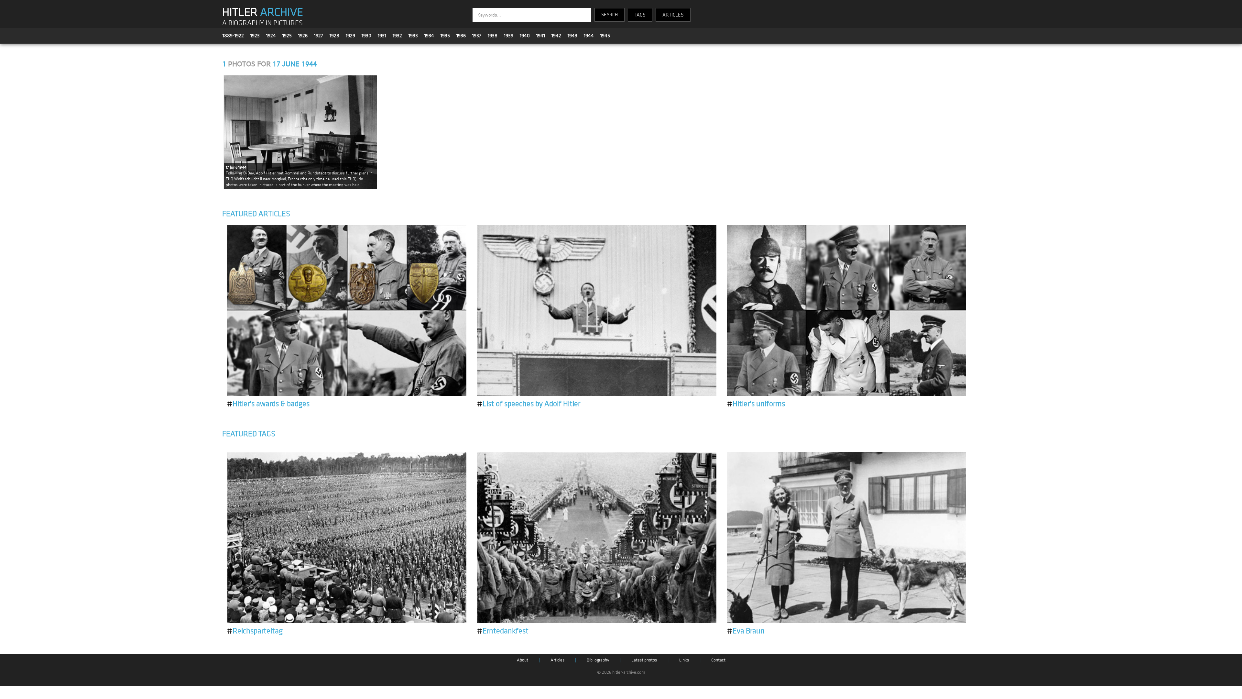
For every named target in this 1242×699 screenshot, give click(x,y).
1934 (429, 35)
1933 (413, 35)
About (522, 660)
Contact (718, 660)
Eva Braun (746, 631)
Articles (557, 660)
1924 (271, 35)
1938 (492, 35)
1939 (508, 35)
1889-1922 (233, 35)
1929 (350, 35)
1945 (605, 35)
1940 (525, 35)
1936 (461, 35)
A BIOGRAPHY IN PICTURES (262, 23)
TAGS (640, 15)
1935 (445, 35)
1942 (556, 35)
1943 (572, 35)
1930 (366, 35)
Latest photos (644, 660)
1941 (540, 35)
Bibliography (598, 660)
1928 (334, 35)
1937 (476, 35)
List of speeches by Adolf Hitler (528, 404)
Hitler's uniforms (756, 404)
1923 (255, 35)
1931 (382, 35)
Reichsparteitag (255, 631)
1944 (589, 35)
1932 (397, 35)
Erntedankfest (502, 631)
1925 (287, 35)
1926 (303, 35)
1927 (318, 35)
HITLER (262, 12)
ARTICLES (673, 15)
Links (684, 660)
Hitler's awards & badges (268, 404)
